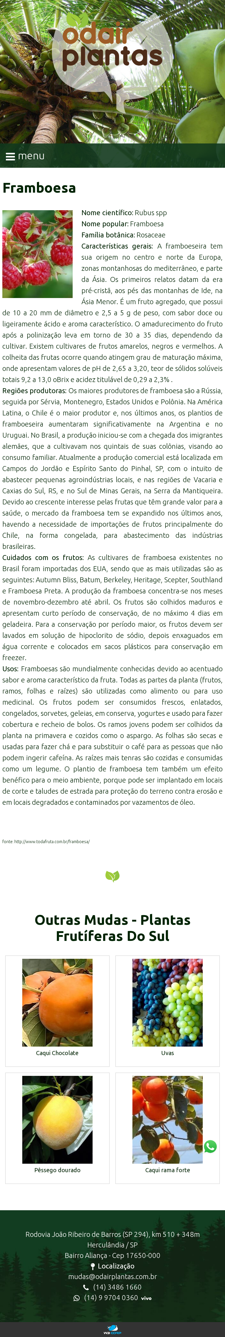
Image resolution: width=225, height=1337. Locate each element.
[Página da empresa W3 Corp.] (112, 1329)
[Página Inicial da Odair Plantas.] (112, 70)
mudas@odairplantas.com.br (112, 1276)
